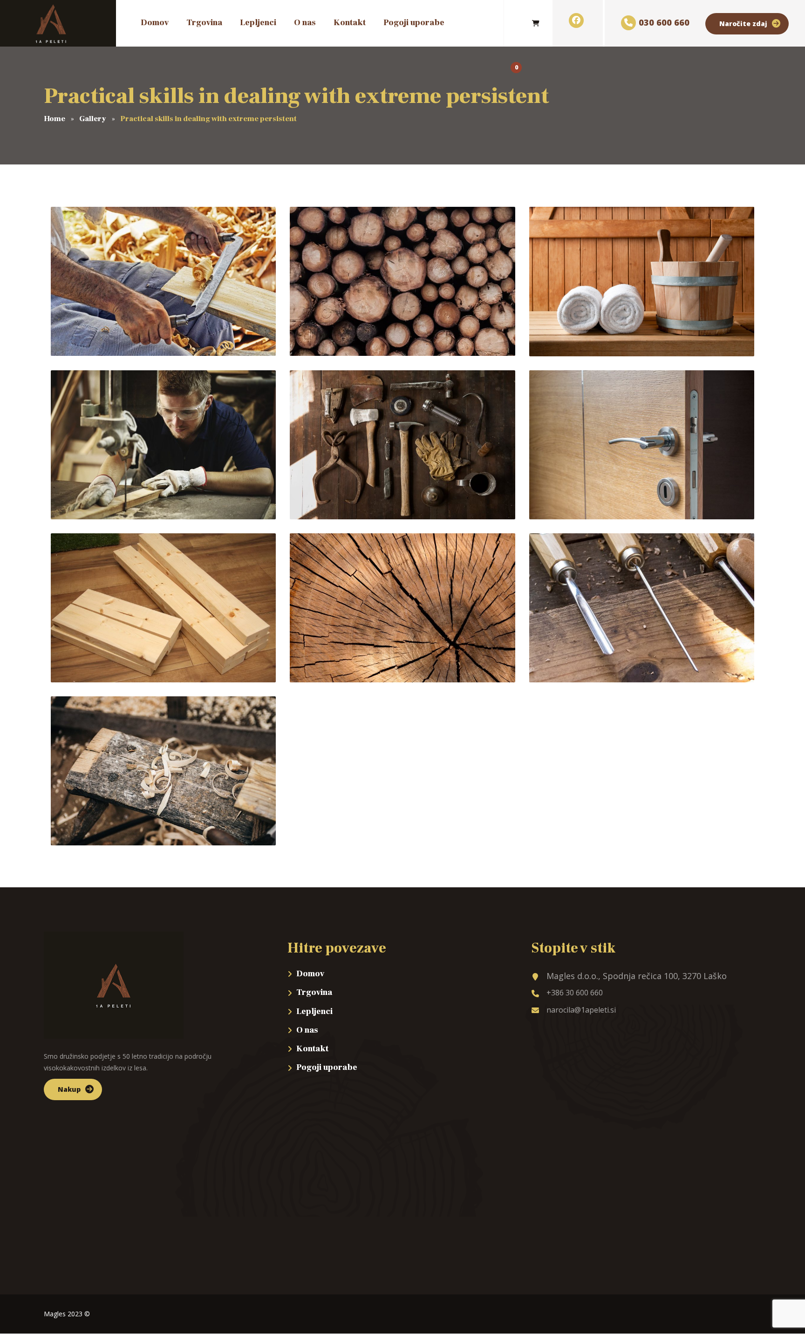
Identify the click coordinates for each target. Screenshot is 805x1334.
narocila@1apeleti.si (581, 1010)
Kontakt (312, 1048)
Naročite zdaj (743, 23)
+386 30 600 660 (574, 992)
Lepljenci (314, 1011)
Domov (310, 973)
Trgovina (314, 992)
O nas (307, 1030)
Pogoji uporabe (326, 1067)
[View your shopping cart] (535, 23)
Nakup (69, 1089)
